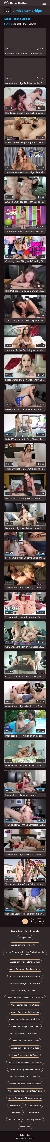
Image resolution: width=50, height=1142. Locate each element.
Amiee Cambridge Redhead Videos (25, 1069)
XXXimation (25, 1126)
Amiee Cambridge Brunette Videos (25, 976)
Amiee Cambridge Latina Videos (25, 1026)
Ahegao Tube (25, 937)
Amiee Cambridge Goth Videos (25, 1012)
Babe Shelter (18, 3)
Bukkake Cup (15, 1105)
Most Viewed (29, 23)
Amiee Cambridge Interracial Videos (25, 1019)
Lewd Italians (14, 1119)
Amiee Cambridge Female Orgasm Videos (25, 997)
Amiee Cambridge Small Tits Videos (25, 1083)
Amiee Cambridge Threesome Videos (25, 1098)
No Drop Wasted (34, 1119)
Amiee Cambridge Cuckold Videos (25, 983)
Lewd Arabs (16, 1112)
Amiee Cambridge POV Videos (25, 1055)
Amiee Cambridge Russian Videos (25, 1076)
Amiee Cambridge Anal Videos (25, 945)
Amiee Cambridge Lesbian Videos (25, 1033)
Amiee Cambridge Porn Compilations (25, 1062)
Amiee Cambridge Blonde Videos (25, 962)
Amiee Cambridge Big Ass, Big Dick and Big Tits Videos (25, 953)
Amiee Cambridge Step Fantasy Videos (25, 1091)
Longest (17, 23)
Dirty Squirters (34, 1105)
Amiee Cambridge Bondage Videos (25, 969)
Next (39, 921)
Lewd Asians (33, 1112)
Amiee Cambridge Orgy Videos (25, 1048)
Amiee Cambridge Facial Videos (25, 990)
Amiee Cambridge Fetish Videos (25, 1005)
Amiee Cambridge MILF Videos (25, 1040)
